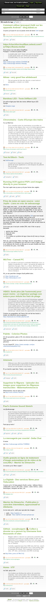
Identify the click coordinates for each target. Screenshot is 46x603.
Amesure (7, 360)
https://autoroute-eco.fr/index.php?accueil (16, 317)
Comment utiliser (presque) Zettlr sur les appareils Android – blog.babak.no (23, 26)
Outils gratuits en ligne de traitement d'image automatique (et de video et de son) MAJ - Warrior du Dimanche (22, 460)
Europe (7, 152)
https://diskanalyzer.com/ (13, 278)
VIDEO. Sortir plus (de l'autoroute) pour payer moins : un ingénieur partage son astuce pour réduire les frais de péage (22, 293)
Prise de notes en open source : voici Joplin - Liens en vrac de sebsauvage (21, 202)
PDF (19, 196)
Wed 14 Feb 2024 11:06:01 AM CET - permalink (17, 250)
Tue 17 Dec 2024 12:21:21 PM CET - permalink (17, 147)
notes (7, 39)
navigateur (8, 177)
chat (6, 453)
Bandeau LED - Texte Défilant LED (20, 98)
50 (23, 16)
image (7, 475)
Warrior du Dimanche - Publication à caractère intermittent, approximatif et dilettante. (21, 504)
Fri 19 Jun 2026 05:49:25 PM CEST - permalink (17, 34)
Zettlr (37, 30)
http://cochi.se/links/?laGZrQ (14, 392)
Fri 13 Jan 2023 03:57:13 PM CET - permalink (17, 428)
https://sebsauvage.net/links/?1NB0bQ (17, 444)
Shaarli (10, 599)
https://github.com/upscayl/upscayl (23, 515)
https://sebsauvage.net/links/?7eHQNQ (15, 62)
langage (7, 378)
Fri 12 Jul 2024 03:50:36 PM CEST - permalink (17, 191)
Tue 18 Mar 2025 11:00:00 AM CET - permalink (17, 67)
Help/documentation (34, 600)
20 (21, 16)
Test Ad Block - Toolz (13, 157)
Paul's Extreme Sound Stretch (18, 406)
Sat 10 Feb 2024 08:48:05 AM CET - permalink (17, 282)
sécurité (14, 72)
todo (20, 433)
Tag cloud (38, 2)
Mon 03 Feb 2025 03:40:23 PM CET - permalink (17, 89)
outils (18, 22)
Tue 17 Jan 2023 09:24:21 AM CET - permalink (17, 396)
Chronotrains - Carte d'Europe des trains (23, 120)
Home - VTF (9, 567)
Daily (27, 6)
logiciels (7, 433)
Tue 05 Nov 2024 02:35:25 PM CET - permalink (17, 172)
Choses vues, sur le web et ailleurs (16, 2)
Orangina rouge (10, 106)
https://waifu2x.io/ (16, 513)
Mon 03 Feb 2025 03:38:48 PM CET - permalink (17, 110)
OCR (6, 196)
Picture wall (20, 6)
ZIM (31, 216)
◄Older (18, 19)
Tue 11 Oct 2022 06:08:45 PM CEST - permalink (17, 557)
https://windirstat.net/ (11, 276)
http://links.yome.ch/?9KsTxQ (14, 553)
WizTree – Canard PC (13, 259)
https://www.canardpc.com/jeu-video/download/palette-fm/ (19, 345)
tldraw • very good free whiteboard (20, 77)
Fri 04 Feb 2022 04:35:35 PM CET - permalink (17, 584)
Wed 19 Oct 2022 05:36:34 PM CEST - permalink (18, 492)
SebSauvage (9, 160)
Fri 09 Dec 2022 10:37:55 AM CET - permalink (17, 448)
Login (31, 2)
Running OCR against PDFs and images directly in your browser (22, 183)
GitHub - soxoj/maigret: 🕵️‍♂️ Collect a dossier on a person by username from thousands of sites (22, 531)
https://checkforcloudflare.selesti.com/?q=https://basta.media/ (22, 45)
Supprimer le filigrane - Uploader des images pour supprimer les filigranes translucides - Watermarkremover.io (21, 385)
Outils (13, 39)
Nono (7, 85)
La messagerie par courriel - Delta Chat (22, 438)
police (13, 588)
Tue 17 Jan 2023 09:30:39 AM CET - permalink (17, 373)
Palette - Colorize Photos (15, 334)
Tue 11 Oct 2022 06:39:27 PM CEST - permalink (17, 519)
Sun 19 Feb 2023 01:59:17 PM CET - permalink (17, 350)
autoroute (8, 329)
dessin (7, 93)
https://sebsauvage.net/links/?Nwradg (15, 63)
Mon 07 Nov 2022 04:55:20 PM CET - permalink (17, 470)
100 (27, 16)
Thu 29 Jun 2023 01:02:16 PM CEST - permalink (17, 321)
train (20, 152)
